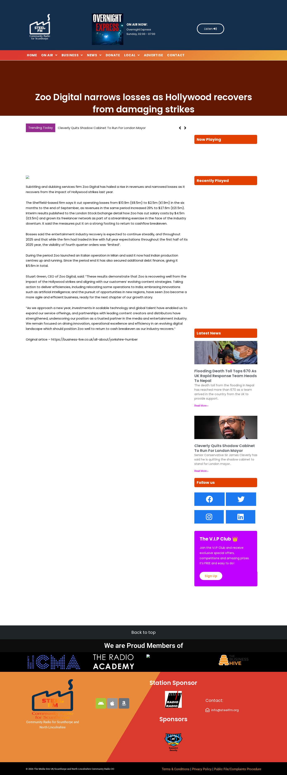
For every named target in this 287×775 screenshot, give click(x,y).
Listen (208, 29)
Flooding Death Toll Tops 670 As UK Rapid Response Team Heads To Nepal (225, 375)
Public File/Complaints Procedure (237, 769)
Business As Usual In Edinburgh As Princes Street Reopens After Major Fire (114, 128)
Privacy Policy (202, 769)
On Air (47, 55)
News (92, 55)
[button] (185, 128)
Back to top (143, 632)
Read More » (201, 405)
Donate (113, 55)
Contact (176, 55)
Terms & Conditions (176, 769)
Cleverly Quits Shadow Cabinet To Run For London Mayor (224, 448)
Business (70, 55)
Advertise (153, 55)
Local (130, 55)
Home (32, 55)
